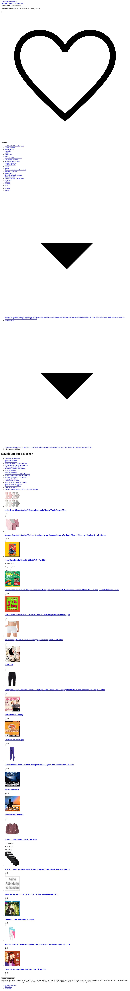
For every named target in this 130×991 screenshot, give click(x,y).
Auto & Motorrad (10, 147)
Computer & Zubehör (11, 159)
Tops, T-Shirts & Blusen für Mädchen (16, 482)
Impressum (8, 988)
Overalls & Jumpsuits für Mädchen (15, 468)
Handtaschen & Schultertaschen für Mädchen (78, 447)
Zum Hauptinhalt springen (9, 1)
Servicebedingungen (11, 985)
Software (7, 182)
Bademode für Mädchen (12, 480)
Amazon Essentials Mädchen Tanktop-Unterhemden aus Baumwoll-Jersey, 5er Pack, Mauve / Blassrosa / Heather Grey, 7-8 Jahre (55, 535)
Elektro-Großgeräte (10, 163)
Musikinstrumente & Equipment (14, 178)
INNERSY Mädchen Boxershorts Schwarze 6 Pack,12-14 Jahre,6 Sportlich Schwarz (37, 869)
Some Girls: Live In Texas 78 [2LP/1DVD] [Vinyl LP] (25, 560)
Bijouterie (44, 317)
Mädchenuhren (49, 447)
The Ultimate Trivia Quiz (14, 740)
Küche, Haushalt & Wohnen (13, 175)
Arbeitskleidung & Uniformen (32, 317)
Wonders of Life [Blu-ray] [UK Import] (20, 919)
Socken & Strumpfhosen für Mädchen (16, 477)
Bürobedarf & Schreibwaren (13, 158)
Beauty (7, 153)
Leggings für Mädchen (11, 479)
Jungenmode (75, 317)
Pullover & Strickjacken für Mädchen (16, 463)
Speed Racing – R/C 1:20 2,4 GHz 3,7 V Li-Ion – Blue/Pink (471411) (31, 894)
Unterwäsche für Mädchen (13, 486)
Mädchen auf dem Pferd (14, 815)
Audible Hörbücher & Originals (14, 146)
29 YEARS (9, 665)
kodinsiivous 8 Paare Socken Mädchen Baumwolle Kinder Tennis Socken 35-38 (35, 510)
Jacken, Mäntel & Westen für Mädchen (16, 465)
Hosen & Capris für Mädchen (13, 484)
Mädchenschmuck (59, 447)
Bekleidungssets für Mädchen (13, 467)
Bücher (7, 156)
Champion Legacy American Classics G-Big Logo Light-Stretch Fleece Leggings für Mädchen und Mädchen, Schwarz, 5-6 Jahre (55, 690)
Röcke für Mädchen (11, 472)
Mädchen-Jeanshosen (11, 462)
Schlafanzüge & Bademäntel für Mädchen (17, 474)
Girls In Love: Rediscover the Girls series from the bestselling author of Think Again (37, 615)
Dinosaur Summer (12, 790)
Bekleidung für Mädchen (21, 447)
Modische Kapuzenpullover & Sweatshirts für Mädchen (21, 489)
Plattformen (8, 180)
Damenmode (51, 317)
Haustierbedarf (9, 173)
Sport (6, 185)
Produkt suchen (5, 5)
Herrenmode (58, 317)
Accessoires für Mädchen (37, 447)
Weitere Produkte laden (8, 978)
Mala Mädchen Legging (14, 715)
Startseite (7, 188)
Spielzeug (7, 183)
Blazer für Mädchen (11, 487)
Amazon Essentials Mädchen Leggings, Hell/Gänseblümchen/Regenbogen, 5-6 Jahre (37, 944)
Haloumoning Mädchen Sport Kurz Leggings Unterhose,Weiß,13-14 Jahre (34, 640)
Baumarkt (7, 151)
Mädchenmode (66, 317)
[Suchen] (1, 12)
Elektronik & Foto (10, 165)
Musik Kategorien (10, 177)
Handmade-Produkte (11, 171)
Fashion (7, 166)
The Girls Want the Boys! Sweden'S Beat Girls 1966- (25, 969)
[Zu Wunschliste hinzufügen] (5, 516)
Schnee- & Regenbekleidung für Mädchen (17, 475)
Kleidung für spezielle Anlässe (14, 317)
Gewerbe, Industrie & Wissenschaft (15, 170)
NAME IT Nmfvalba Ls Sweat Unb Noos (21, 840)
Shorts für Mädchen (10, 470)
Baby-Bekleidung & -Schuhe (87, 317)
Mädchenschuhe (9, 447)
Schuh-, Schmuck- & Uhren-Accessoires (108, 317)
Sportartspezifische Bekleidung (27, 319)
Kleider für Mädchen (11, 460)
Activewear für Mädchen (12, 458)
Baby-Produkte (9, 149)
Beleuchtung (8, 154)
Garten (7, 168)
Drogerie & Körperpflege (12, 161)
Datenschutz (8, 987)
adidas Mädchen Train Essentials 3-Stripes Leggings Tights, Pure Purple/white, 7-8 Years (39, 765)
